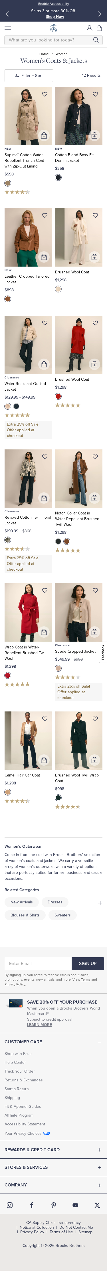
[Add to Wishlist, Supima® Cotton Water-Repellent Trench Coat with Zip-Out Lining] (44, 95)
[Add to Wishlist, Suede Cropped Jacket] (95, 591)
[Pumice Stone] (8, 406)
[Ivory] (58, 289)
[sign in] (89, 28)
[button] (99, 28)
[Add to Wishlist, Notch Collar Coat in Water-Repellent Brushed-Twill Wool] (95, 458)
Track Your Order (20, 1071)
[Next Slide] (99, 14)
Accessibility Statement (25, 1124)
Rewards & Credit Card (32, 1150)
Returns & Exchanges (24, 1080)
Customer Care (23, 1042)
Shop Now (55, 16)
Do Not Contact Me (76, 1227)
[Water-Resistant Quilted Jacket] (28, 345)
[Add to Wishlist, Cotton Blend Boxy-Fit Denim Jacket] (95, 95)
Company (16, 1185)
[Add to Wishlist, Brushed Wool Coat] (95, 216)
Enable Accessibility (53, 4)
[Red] (58, 396)
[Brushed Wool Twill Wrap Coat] (78, 740)
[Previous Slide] (7, 14)
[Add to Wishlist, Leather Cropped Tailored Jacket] (44, 216)
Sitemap (85, 1232)
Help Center (15, 1062)
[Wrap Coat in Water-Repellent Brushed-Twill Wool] (28, 612)
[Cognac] (8, 299)
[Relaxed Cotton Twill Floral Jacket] (28, 478)
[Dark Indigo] (58, 177)
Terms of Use (61, 1232)
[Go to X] (97, 1205)
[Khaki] (8, 183)
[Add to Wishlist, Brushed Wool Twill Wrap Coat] (95, 720)
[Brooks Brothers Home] (53, 28)
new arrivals (22, 902)
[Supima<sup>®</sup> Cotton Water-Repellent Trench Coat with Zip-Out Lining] (28, 116)
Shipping (12, 1097)
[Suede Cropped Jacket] (78, 612)
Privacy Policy (15, 984)
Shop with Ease (18, 1053)
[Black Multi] (8, 540)
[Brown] (67, 541)
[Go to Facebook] (32, 1205)
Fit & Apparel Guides (23, 1106)
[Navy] (16, 406)
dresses (55, 902)
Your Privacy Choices (23, 1133)
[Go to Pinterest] (53, 1205)
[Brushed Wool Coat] (78, 237)
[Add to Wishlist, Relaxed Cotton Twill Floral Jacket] (44, 458)
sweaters (62, 915)
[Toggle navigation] (7, 28)
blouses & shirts (25, 915)
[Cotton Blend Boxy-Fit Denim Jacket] (78, 116)
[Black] (58, 541)
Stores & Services (26, 1167)
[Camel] (8, 792)
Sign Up (87, 963)
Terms (85, 979)
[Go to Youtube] (75, 1205)
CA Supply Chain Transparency (53, 1223)
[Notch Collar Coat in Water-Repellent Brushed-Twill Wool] (78, 478)
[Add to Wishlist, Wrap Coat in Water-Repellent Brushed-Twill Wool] (44, 591)
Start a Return (17, 1089)
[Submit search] (96, 40)
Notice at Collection (37, 1227)
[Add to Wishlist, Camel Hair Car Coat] (44, 720)
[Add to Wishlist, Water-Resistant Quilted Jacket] (44, 324)
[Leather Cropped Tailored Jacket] (28, 237)
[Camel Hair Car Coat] (28, 740)
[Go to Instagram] (10, 1205)
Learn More (39, 1024)
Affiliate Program (19, 1115)
